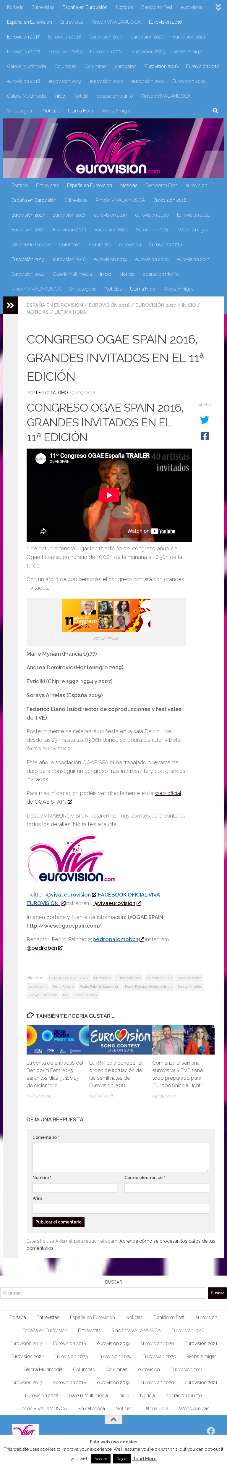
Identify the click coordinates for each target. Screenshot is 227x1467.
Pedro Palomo (52, 392)
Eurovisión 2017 (23, 37)
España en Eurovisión (85, 7)
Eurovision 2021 (189, 37)
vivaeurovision (85, 995)
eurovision (192, 7)
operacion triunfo (115, 96)
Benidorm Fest (157, 7)
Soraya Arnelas (189, 986)
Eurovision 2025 (148, 51)
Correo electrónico (144, 1177)
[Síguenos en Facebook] (211, 1431)
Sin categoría (20, 111)
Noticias (124, 7)
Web (37, 1198)
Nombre (42, 1177)
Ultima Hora (80, 111)
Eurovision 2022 (23, 51)
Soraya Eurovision (43, 995)
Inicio (59, 96)
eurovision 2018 (23, 81)
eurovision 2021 (148, 81)
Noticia (81, 96)
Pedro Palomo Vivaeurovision (148, 986)
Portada (15, 7)
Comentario (46, 1137)
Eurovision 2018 (64, 37)
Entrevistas (43, 7)
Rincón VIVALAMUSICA (116, 22)
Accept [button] (101, 1459)
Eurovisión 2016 (165, 22)
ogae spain (38, 986)
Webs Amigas (189, 51)
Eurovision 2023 (65, 51)
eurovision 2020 (147, 37)
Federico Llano (189, 978)
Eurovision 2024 (107, 51)
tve (65, 995)
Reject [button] (122, 1459)
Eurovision (102, 978)
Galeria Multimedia (26, 66)
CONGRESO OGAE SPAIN (68, 978)
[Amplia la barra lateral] (10, 305)
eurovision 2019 (106, 37)
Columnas (65, 66)
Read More (144, 1458)
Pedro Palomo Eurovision (99, 986)
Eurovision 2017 (159, 978)
